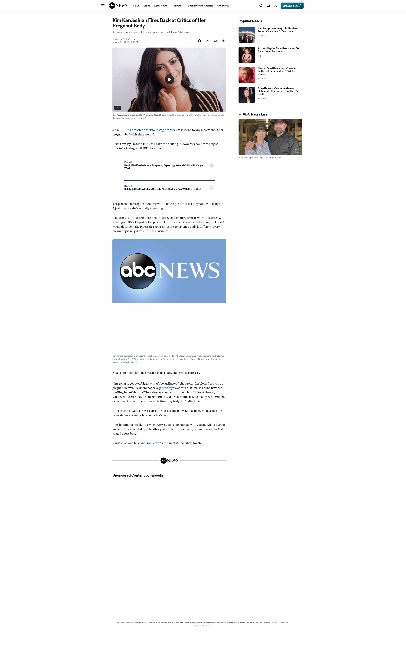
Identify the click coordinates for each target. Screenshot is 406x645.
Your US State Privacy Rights (160, 622)
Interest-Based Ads (211, 622)
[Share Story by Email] (215, 41)
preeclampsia (168, 388)
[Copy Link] (223, 41)
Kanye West (153, 443)
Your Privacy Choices (268, 622)
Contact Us (283, 622)
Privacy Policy (141, 622)
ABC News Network (125, 622)
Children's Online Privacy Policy (188, 622)
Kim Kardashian (134, 130)
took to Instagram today (161, 130)
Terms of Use (252, 622)
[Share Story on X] (207, 41)
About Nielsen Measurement (233, 622)
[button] (103, 6)
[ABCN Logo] (118, 5)
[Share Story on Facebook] (199, 41)
